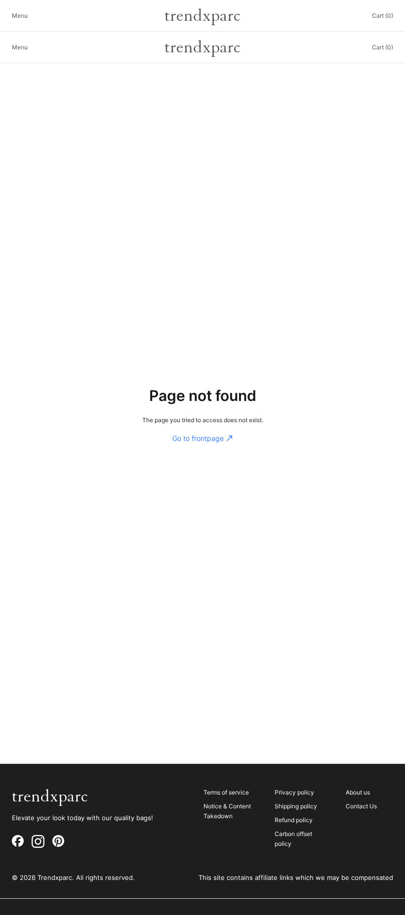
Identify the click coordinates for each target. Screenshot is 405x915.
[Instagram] (38, 841)
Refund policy (294, 820)
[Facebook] (18, 841)
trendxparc (202, 16)
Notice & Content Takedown (227, 811)
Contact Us (361, 806)
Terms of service (226, 792)
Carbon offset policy (293, 838)
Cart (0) (382, 15)
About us (358, 792)
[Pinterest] (58, 841)
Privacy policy (294, 792)
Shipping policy (296, 806)
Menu (20, 15)
